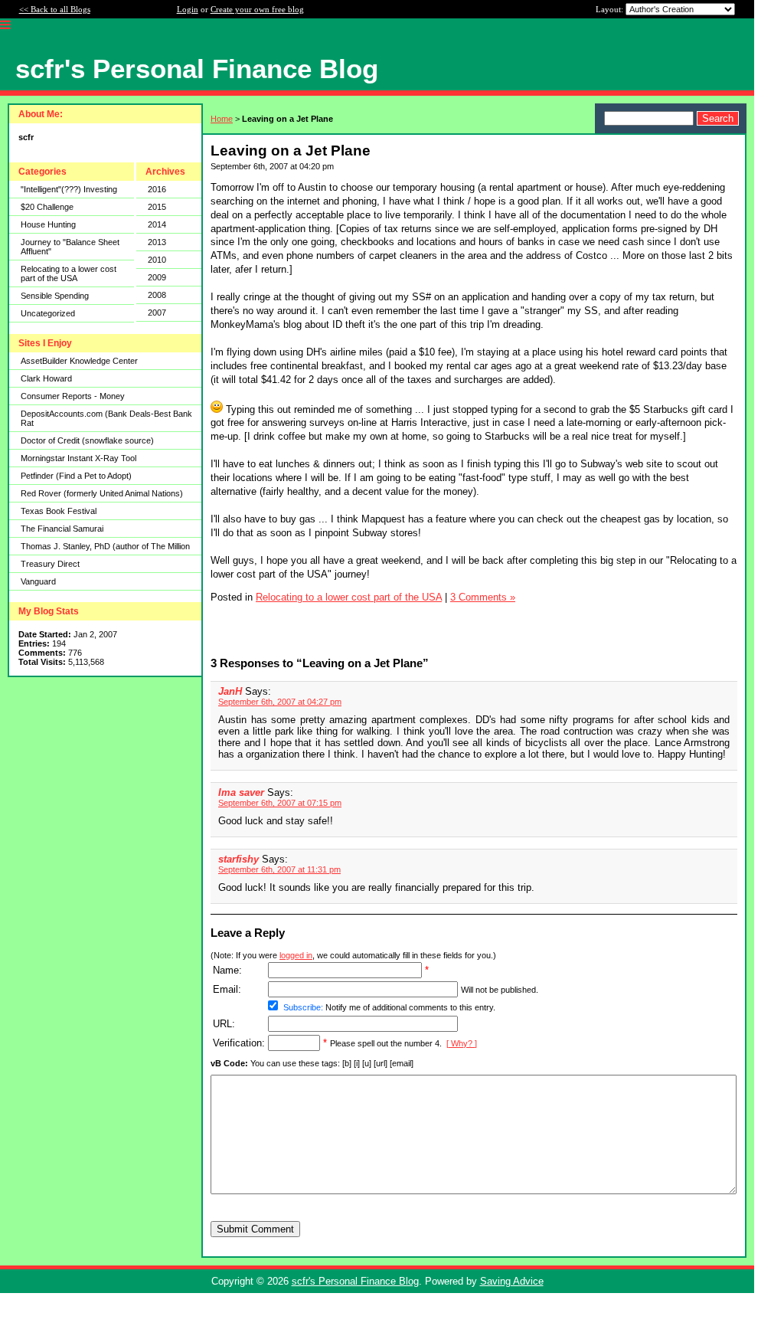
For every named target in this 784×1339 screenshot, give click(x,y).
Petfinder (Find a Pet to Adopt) (76, 475)
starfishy (238, 859)
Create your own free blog (257, 9)
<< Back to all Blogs (54, 9)
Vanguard (38, 581)
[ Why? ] (461, 1043)
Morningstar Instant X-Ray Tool (78, 458)
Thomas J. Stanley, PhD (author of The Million (105, 546)
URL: (224, 1024)
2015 (157, 206)
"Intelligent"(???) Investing (69, 189)
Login (187, 9)
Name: (227, 970)
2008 (157, 295)
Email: (227, 989)
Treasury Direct (50, 563)
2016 (157, 189)
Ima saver (241, 792)
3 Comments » (482, 597)
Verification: (239, 1043)
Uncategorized (48, 313)
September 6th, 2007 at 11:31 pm (279, 869)
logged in (295, 955)
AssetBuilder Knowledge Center (79, 360)
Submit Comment (255, 1229)
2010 (157, 259)
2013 (157, 242)
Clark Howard (46, 378)
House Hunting (48, 224)
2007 (157, 312)
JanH (230, 691)
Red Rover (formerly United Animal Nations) (102, 493)
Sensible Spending (55, 295)
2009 (157, 277)
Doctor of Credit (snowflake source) (87, 440)
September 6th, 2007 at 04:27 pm (279, 701)
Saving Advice (512, 1281)
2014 (157, 224)
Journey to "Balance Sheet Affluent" (70, 246)
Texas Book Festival (58, 511)
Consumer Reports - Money (73, 396)
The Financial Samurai (62, 528)
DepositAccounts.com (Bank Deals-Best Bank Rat (106, 418)
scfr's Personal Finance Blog (355, 1281)
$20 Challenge (47, 206)
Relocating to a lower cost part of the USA (68, 273)
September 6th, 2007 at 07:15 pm (279, 802)
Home (222, 118)
